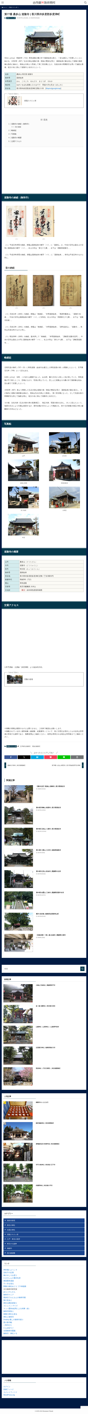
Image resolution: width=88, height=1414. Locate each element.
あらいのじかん (9, 1292)
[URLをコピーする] (77, 757)
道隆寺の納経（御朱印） (20, 124)
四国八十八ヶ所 (11, 18)
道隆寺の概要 (16, 138)
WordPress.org (9, 1395)
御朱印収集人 (8, 1311)
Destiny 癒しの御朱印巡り (13, 1319)
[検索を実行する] (82, 969)
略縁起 (13, 130)
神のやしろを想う (10, 1275)
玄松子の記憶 (8, 1272)
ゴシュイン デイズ (10, 1306)
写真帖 (13, 134)
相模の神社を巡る (10, 1314)
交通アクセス (16, 141)
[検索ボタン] (85, 2)
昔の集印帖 (7, 1322)
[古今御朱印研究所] (44, 2)
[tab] (43, 1220)
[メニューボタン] (2, 2)
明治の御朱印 (36, 746)
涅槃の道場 (28, 679)
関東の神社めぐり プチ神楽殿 (14, 1286)
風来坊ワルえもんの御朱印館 (14, 1297)
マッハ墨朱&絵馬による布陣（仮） (16, 1308)
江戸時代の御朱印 (25, 746)
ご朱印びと (7, 1325)
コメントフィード (10, 1392)
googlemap (56, 88)
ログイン (6, 1386)
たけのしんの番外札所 (12, 1278)
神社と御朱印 (8, 1317)
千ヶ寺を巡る (8, 1284)
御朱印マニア (8, 1295)
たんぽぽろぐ (8, 1328)
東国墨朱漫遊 (8, 1281)
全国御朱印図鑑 (9, 1331)
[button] (10, 757)
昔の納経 (18, 127)
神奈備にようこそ (10, 1270)
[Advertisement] (44, 169)
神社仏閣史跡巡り (10, 1303)
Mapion (49, 88)
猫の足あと (7, 1300)
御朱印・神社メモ (10, 1333)
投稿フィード (8, 1389)
